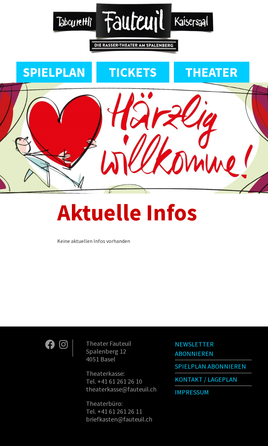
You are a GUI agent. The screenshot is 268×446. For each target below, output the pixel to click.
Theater (211, 72)
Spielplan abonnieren (210, 366)
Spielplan (54, 72)
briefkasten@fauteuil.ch (119, 419)
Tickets (133, 72)
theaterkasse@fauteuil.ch (121, 389)
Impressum (192, 392)
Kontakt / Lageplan (206, 379)
